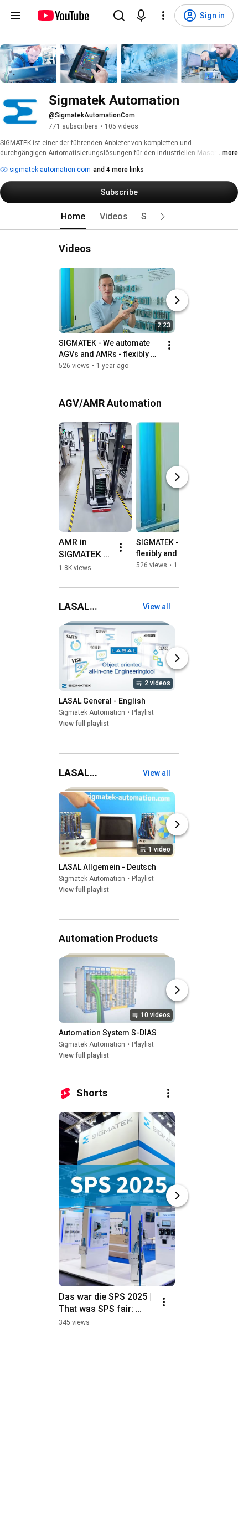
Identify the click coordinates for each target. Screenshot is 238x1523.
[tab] (73, 216)
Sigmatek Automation (92, 713)
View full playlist (84, 724)
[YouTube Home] (63, 15)
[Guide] (15, 15)
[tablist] (119, 216)
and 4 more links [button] (118, 169)
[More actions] (169, 345)
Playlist (143, 713)
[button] (162, 216)
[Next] (177, 300)
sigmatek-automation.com (49, 169)
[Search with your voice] (141, 15)
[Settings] (163, 15)
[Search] (119, 15)
